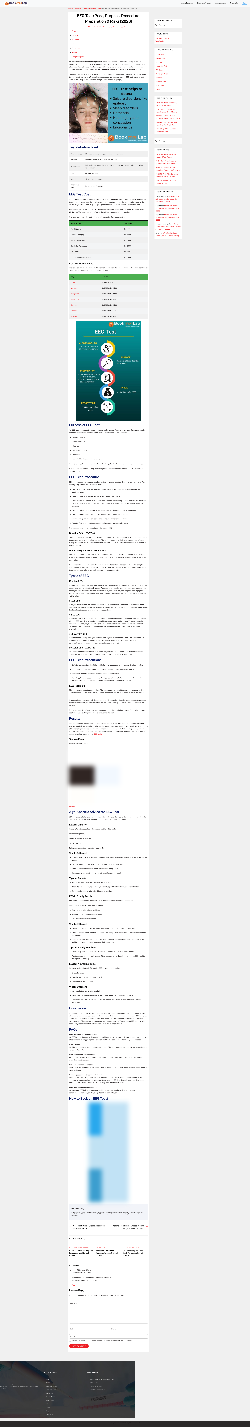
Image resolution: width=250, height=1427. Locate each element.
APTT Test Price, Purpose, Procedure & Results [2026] (89, 1227)
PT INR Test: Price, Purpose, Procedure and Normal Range (81, 1253)
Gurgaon (74, 305)
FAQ (47, 1404)
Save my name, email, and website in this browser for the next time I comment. (102, 1340)
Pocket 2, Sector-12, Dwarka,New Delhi (102, 1379)
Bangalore (75, 294)
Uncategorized (95, 8)
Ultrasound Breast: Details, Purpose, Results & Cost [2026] (167, 208)
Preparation (76, 48)
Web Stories (159, 41)
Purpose (75, 35)
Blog (47, 1411)
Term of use (49, 1393)
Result (74, 52)
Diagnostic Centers (204, 3)
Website (73, 1336)
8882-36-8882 (94, 1382)
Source (72, 807)
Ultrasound (159, 78)
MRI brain (98, 734)
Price (74, 31)
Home (70, 8)
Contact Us (234, 3)
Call (244, 3)
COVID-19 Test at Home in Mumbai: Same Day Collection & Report (167, 199)
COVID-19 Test (160, 58)
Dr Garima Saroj (94, 27)
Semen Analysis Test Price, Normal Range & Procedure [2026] (168, 226)
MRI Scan (158, 70)
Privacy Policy (50, 1397)
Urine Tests (159, 86)
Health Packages (187, 3)
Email (114, 1329)
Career (48, 1407)
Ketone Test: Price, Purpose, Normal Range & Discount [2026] (129, 1227)
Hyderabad (75, 299)
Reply (74, 1285)
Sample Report (78, 57)
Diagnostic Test (161, 66)
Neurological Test (109, 27)
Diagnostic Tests (81, 8)
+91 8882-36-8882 (96, 1386)
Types (74, 44)
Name (72, 1329)
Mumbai (74, 288)
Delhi (73, 282)
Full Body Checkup (162, 38)
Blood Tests (73, 1248)
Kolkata (74, 316)
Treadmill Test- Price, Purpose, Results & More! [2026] (107, 1253)
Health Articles (220, 3)
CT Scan (125, 1248)
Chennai (74, 311)
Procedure (76, 40)
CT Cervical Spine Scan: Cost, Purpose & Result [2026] (133, 1253)
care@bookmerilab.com (97, 1389)
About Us (49, 1382)
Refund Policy (50, 1400)
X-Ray (157, 89)
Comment (74, 1303)
